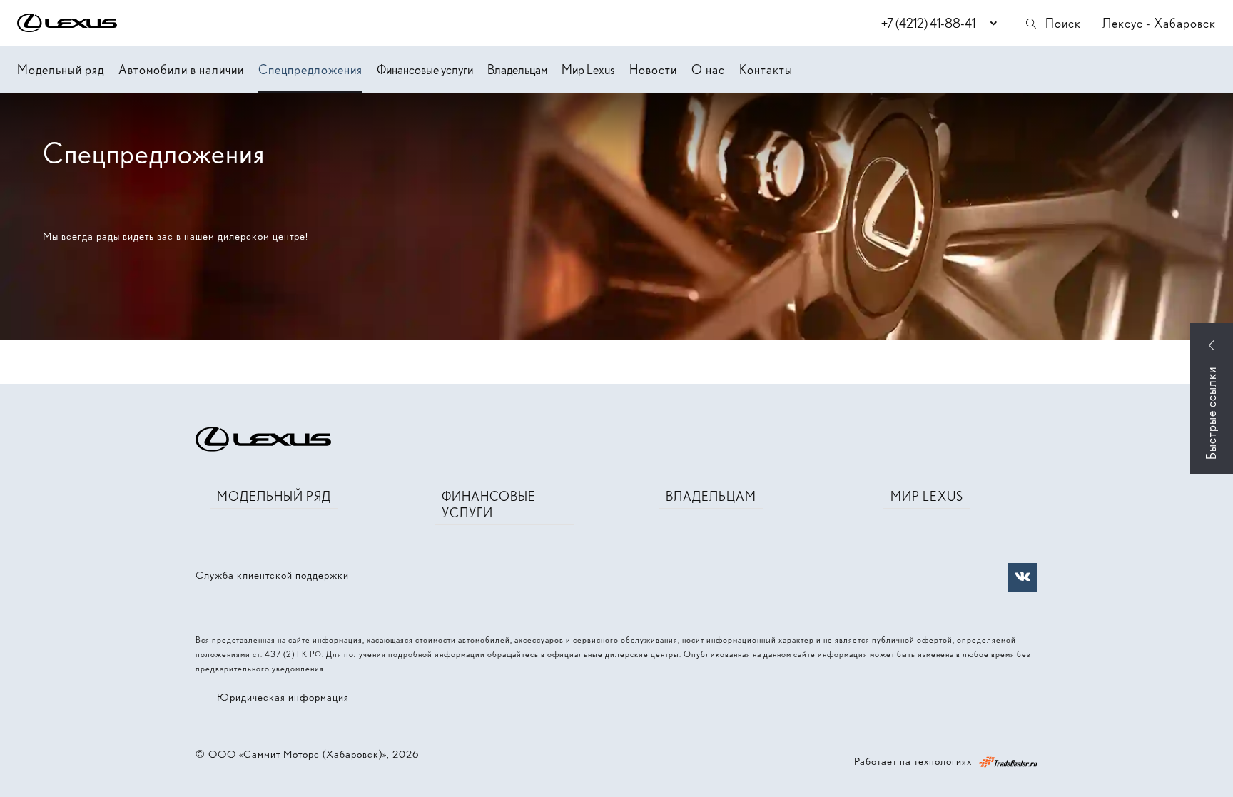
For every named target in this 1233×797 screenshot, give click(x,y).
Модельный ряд (60, 69)
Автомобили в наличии (181, 69)
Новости (653, 69)
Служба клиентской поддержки (272, 575)
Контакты (766, 69)
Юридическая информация (283, 697)
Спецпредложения (310, 69)
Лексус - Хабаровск (1159, 23)
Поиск (1063, 23)
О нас (708, 69)
